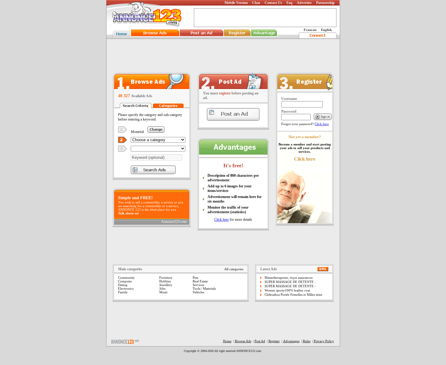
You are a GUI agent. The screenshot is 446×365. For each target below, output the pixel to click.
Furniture (165, 277)
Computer (125, 281)
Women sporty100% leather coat (287, 290)
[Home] (121, 36)
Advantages (291, 341)
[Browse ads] (152, 87)
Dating (122, 285)
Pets (195, 277)
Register (274, 341)
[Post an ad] (233, 87)
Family (123, 292)
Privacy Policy (324, 341)
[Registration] (237, 36)
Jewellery (165, 285)
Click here (221, 219)
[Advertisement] (223, 56)
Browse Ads (243, 341)
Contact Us (273, 3)
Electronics (125, 288)
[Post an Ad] (202, 36)
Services (198, 285)
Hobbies (165, 281)
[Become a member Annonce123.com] (305, 89)
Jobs (162, 288)
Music (163, 292)
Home (227, 341)
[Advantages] (264, 36)
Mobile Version (236, 3)
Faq (289, 3)
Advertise (304, 3)
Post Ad (260, 341)
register (225, 93)
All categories (233, 269)
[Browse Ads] (155, 36)
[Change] (155, 131)
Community (126, 277)
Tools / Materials (204, 288)
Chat (256, 3)
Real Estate (200, 281)
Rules (306, 341)
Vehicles (198, 292)
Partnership (325, 3)
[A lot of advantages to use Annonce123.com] (233, 152)
